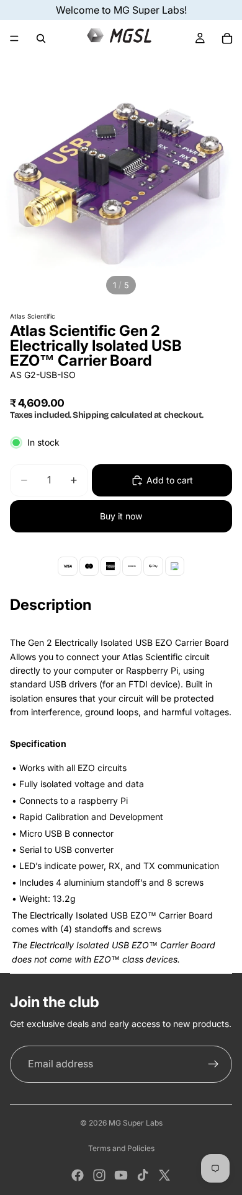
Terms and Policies (121, 1148)
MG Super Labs (136, 1122)
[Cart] (227, 38)
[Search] (41, 38)
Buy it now (121, 516)
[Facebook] (77, 1175)
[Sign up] (213, 1064)
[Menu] (14, 38)
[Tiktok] (142, 1175)
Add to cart (169, 480)
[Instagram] (99, 1175)
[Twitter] (164, 1175)
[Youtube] (121, 1175)
